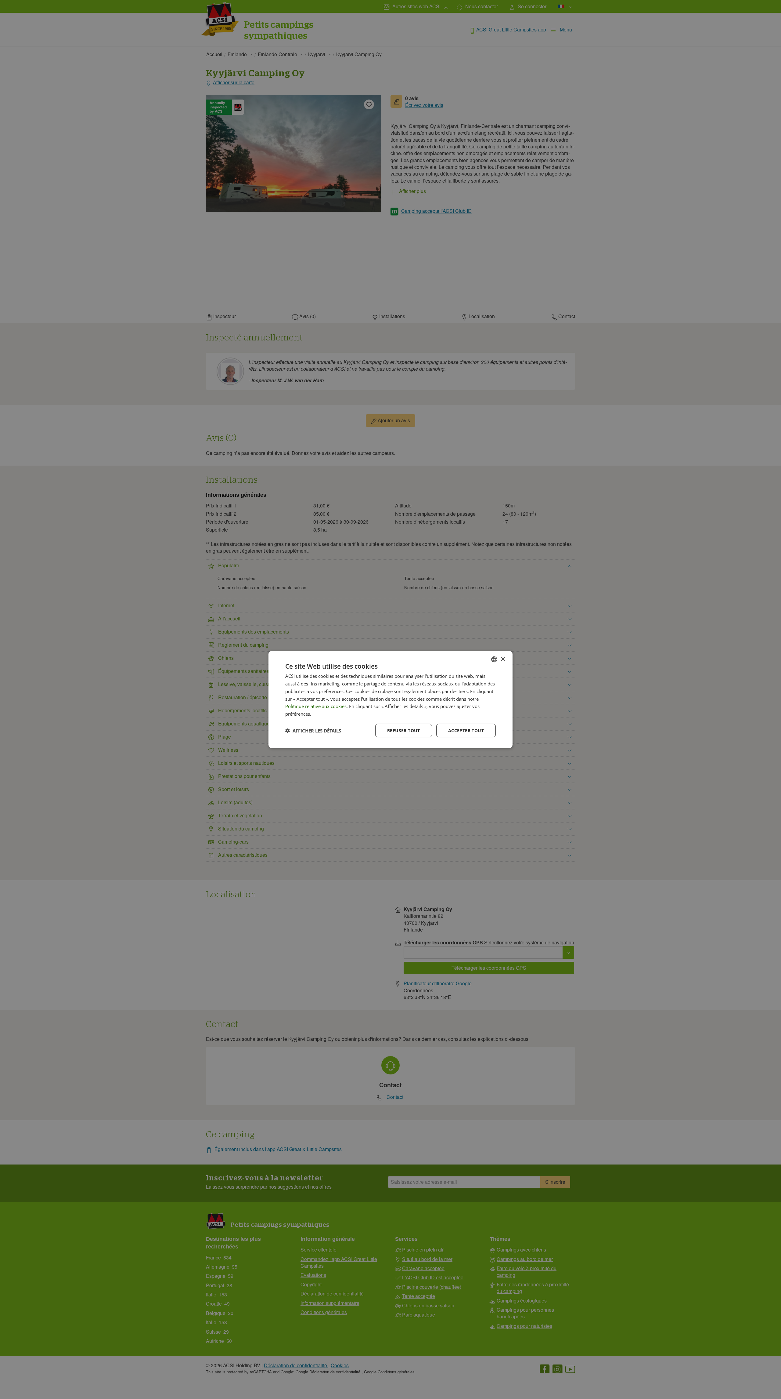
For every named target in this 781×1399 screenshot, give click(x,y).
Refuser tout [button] (403, 730)
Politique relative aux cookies (316, 706)
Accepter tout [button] (466, 730)
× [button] (502, 659)
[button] (313, 730)
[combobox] (494, 659)
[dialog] (390, 699)
